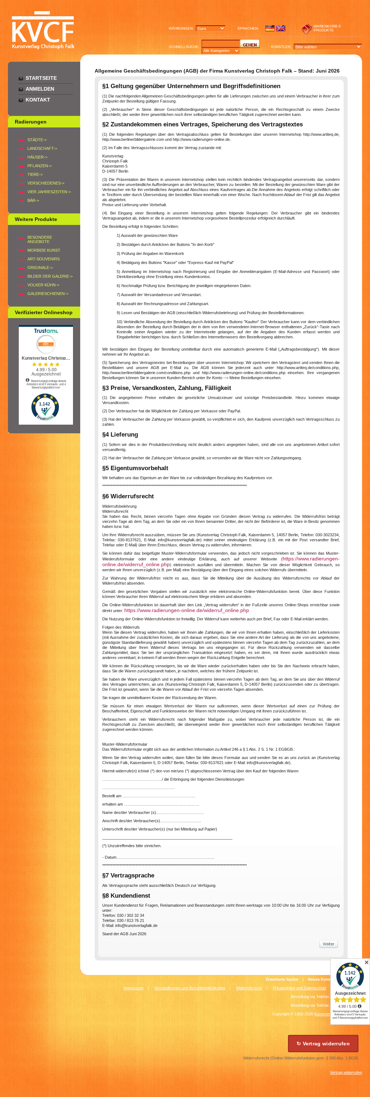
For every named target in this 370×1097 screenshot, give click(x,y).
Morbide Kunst (43, 250)
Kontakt (38, 100)
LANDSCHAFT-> (42, 148)
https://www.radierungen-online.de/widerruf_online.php (186, 610)
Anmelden (40, 89)
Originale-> (40, 267)
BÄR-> (33, 200)
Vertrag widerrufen (346, 1072)
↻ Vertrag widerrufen (323, 1043)
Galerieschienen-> (47, 293)
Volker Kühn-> (43, 285)
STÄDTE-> (37, 140)
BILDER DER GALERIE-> (50, 276)
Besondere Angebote (39, 239)
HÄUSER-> (37, 157)
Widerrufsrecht (249, 988)
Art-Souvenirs (43, 259)
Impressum (133, 988)
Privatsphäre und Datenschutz (299, 988)
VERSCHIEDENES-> (45, 183)
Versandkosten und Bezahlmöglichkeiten (189, 988)
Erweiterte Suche (282, 979)
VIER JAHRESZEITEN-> (49, 192)
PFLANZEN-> (39, 166)
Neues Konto (320, 979)
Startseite (41, 78)
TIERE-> (35, 174)
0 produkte (327, 28)
